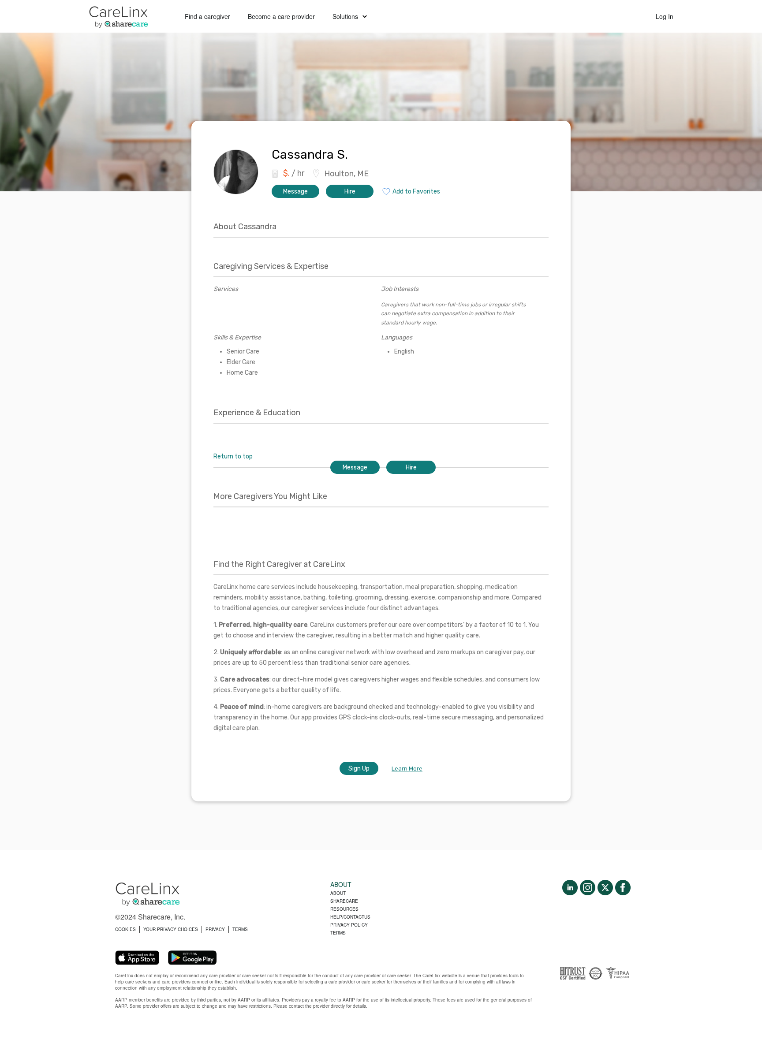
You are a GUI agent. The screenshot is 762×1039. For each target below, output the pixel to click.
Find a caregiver (207, 16)
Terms (338, 933)
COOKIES (125, 929)
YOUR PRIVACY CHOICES (170, 929)
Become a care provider (281, 16)
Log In (664, 16)
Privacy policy (349, 925)
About (338, 893)
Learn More (407, 768)
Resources (344, 909)
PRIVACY (215, 929)
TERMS (240, 929)
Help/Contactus (350, 917)
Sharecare (344, 901)
